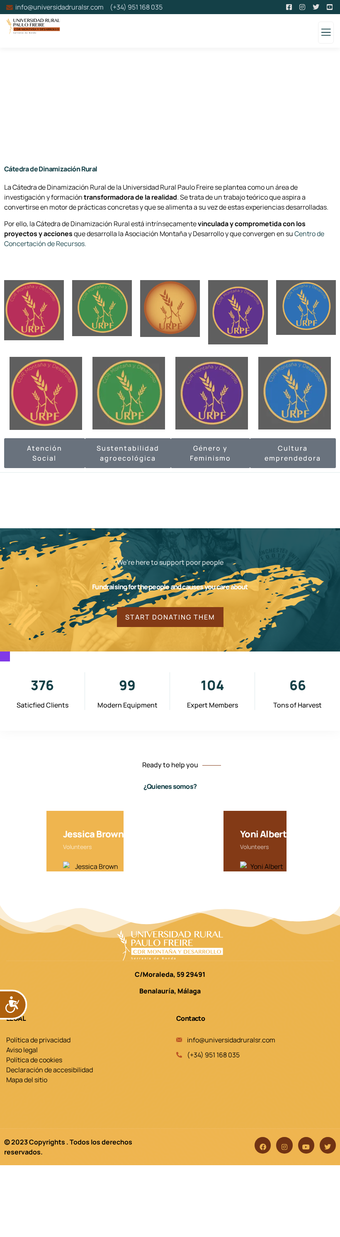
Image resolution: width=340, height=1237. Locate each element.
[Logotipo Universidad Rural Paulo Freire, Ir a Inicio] (170, 945)
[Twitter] (328, 1145)
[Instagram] (284, 1145)
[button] (330, 847)
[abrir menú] (326, 34)
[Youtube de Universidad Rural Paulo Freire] (330, 7)
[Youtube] (306, 1145)
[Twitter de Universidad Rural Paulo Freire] (317, 7)
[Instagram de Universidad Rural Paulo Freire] (302, 7)
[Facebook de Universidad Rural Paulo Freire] (289, 7)
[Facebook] (263, 1145)
